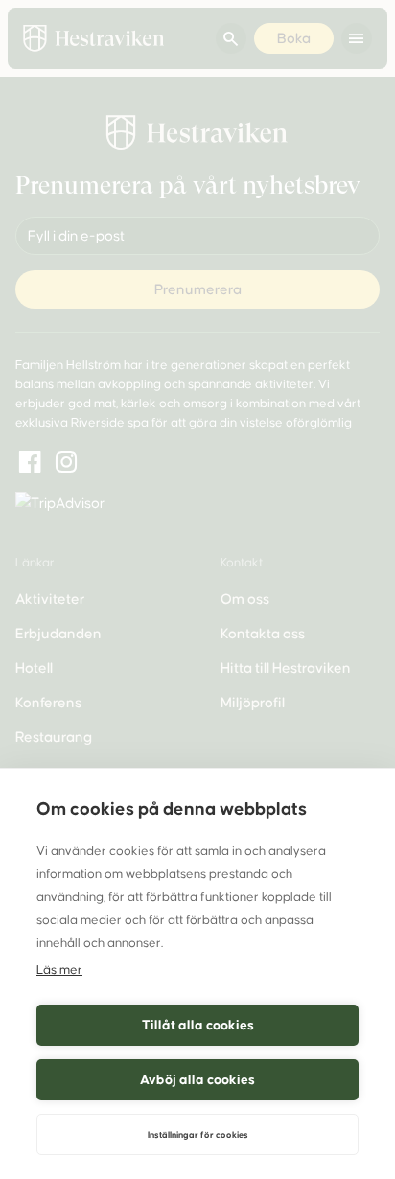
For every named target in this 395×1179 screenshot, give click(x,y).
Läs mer (59, 970)
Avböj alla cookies (197, 1080)
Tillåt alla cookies (198, 1025)
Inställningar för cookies (198, 1135)
